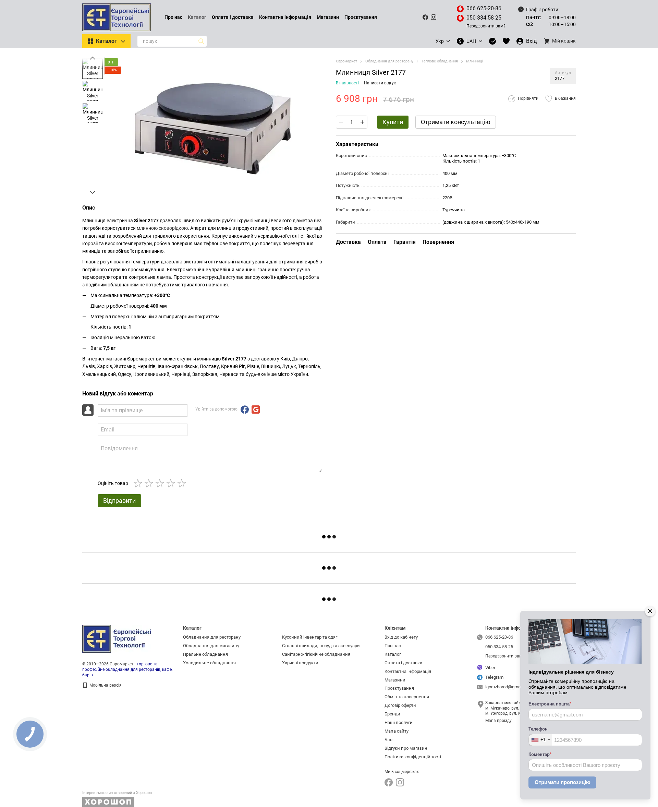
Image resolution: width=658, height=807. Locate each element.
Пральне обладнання (205, 654)
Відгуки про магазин (406, 748)
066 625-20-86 (483, 8)
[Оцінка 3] (161, 483)
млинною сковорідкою (162, 228)
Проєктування (360, 17)
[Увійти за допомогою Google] (256, 409)
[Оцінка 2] (150, 483)
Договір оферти (400, 705)
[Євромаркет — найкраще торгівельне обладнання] (116, 638)
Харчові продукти (300, 662)
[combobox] (540, 740)
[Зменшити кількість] (341, 122)
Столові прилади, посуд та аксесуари (321, 645)
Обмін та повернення (407, 696)
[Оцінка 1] (139, 483)
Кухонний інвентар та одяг (309, 637)
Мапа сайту (397, 731)
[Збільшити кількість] (362, 122)
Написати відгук (380, 83)
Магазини (328, 17)
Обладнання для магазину (211, 645)
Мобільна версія (105, 685)
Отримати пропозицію (562, 782)
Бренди (392, 713)
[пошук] (201, 41)
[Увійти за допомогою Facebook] (245, 409)
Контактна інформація (285, 17)
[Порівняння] (492, 41)
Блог (389, 739)
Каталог (197, 17)
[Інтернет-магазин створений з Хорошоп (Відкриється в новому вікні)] (117, 799)
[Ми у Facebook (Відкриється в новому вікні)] (425, 17)
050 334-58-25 (483, 17)
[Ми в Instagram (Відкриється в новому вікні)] (433, 17)
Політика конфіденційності (413, 756)
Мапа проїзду (498, 720)
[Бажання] (506, 41)
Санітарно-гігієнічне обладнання (316, 654)
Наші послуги (399, 722)
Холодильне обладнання (209, 662)
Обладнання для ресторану (212, 637)
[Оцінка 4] (172, 483)
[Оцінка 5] (183, 483)
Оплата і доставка (233, 17)
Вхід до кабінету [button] (401, 637)
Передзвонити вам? (485, 26)
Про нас (173, 17)
